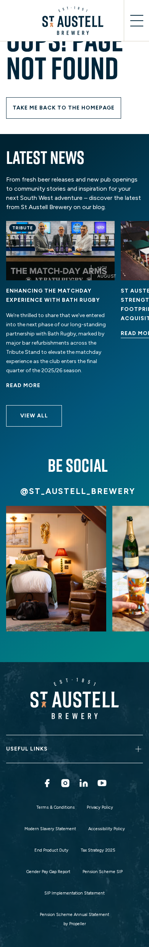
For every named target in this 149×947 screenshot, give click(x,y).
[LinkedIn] (83, 783)
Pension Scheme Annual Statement (74, 914)
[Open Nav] (136, 20)
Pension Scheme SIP (103, 871)
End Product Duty (51, 850)
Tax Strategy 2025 (98, 850)
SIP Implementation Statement (74, 893)
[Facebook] (47, 783)
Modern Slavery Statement (50, 828)
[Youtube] (102, 783)
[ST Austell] (74, 20)
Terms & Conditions (55, 807)
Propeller (77, 923)
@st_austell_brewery (77, 491)
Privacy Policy (100, 807)
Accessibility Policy (106, 828)
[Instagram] (65, 783)
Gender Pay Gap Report (48, 871)
